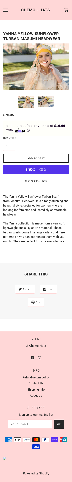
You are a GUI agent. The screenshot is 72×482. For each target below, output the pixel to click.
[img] (32, 358)
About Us (36, 395)
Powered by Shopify (36, 473)
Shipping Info (36, 389)
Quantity (9, 137)
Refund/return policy (36, 377)
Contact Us (36, 383)
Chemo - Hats (35, 10)
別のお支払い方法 (36, 180)
